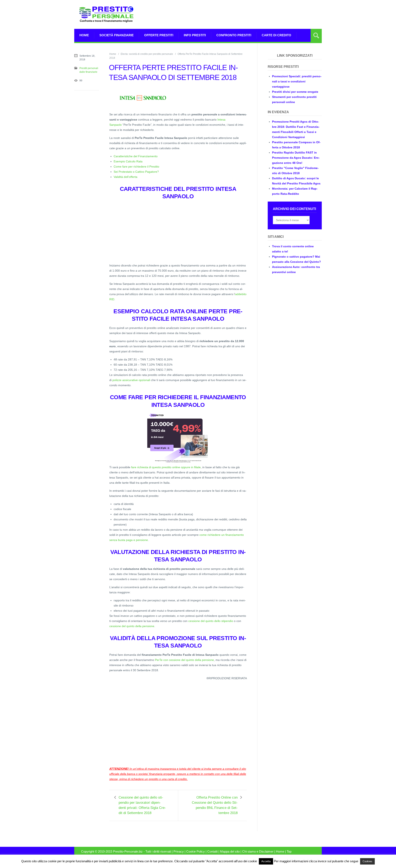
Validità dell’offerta (125, 176)
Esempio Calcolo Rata (128, 161)
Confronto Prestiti (233, 35)
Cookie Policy (195, 851)
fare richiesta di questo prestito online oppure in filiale (166, 467)
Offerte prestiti (158, 35)
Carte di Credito (276, 35)
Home (84, 35)
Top (289, 851)
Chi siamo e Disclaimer (257, 851)
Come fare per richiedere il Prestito (136, 166)
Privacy (178, 851)
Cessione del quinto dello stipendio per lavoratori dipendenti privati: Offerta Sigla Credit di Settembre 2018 (142, 805)
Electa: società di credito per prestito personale (147, 54)
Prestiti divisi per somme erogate (295, 91)
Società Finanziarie (116, 35)
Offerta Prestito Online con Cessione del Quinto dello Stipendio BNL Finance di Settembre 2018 (215, 805)
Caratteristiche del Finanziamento (136, 156)
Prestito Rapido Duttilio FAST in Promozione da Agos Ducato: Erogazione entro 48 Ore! (296, 157)
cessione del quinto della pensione (131, 626)
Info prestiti (195, 35)
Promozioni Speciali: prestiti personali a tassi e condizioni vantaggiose (297, 81)
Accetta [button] (266, 861)
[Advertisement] (247, 19)
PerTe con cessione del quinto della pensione (184, 660)
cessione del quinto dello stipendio (210, 621)
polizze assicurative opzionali (131, 380)
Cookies (367, 861)
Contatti (212, 851)
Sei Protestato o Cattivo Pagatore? (136, 171)
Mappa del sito (230, 851)
